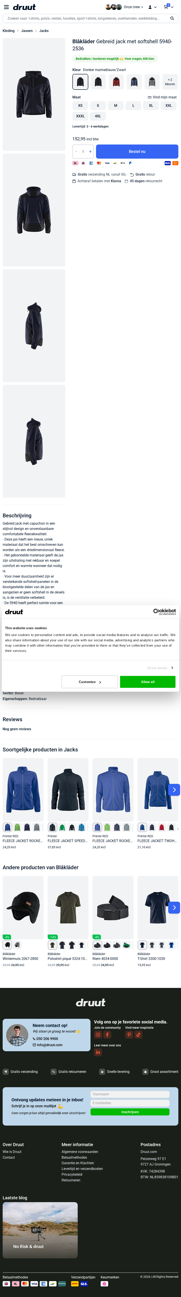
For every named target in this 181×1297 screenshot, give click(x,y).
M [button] (115, 105)
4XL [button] (98, 116)
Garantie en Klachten (78, 1163)
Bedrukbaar (38, 699)
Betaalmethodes (74, 1157)
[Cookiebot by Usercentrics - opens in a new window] (156, 611)
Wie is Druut (12, 1152)
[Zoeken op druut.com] (90, 18)
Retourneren (71, 1180)
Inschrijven (130, 1112)
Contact (9, 1157)
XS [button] (80, 105)
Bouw (19, 693)
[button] (34, 94)
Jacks (44, 31)
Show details (157, 668)
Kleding (9, 31)
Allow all (148, 682)
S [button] (98, 105)
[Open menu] (6, 7)
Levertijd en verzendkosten (82, 1169)
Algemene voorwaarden (80, 1152)
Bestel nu (137, 151)
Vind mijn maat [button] (165, 97)
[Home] (24, 7)
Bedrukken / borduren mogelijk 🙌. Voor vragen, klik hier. (115, 58)
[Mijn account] (152, 7)
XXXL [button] (80, 116)
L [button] (133, 105)
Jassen (27, 31)
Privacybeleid (72, 1174)
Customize (87, 682)
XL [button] (151, 105)
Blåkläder (83, 41)
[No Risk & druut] (40, 1257)
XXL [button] (169, 105)
